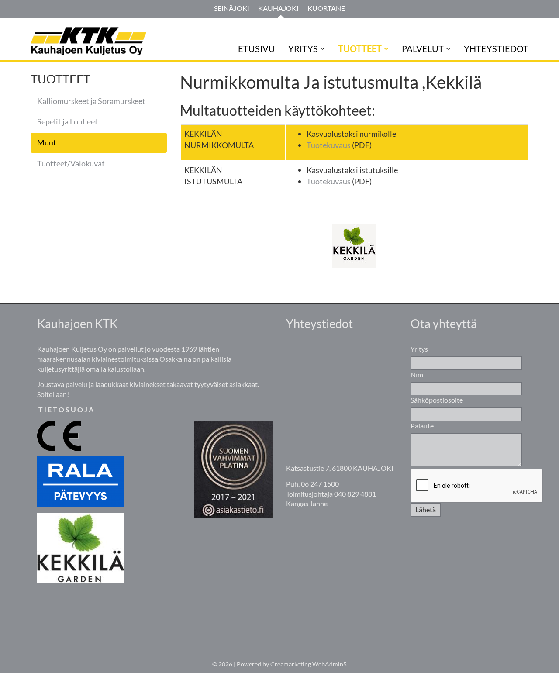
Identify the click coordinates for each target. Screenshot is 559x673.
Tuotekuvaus (329, 145)
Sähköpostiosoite (437, 400)
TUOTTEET (360, 48)
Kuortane (326, 8)
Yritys (419, 349)
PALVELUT (423, 48)
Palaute (422, 425)
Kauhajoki (278, 8)
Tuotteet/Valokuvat (71, 163)
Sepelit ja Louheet (67, 121)
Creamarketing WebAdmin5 (308, 664)
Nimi (418, 374)
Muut (46, 142)
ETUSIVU (256, 48)
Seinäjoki (231, 8)
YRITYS (303, 48)
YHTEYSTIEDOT (496, 48)
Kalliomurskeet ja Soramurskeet (91, 101)
